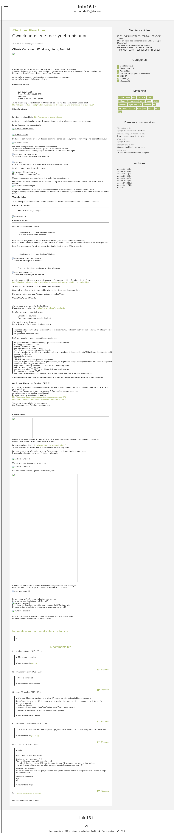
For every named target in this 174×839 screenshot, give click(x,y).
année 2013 (122, 180)
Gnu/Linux (20, 30)
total (119, 187)
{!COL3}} (35, 736)
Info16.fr (87, 6)
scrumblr (122, 108)
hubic (149, 97)
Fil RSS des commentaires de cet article (28, 793)
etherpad (147, 105)
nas (144, 108)
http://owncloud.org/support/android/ (50, 445)
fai (154, 105)
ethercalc (122, 105)
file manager (132, 101)
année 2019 (122, 169)
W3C (123, 831)
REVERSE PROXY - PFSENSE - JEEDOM (135, 47)
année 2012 (122, 183)
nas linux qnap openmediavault (133, 73)
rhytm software (134, 105)
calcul (149, 101)
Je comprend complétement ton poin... (133, 151)
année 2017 (122, 174)
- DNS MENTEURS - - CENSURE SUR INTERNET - (139, 50)
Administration (108, 831)
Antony (34, 663)
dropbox (131, 108)
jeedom (123, 78)
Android (123, 71)
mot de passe (124, 97)
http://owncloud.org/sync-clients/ (48, 117)
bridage (121, 101)
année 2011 (122, 185)
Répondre (105, 669)
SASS (93, 831)
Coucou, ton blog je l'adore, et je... (132, 146)
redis (157, 108)
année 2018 (122, 171)
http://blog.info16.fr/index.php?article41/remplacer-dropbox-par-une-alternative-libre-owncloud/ (53, 105)
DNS (122, 76)
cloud (150, 108)
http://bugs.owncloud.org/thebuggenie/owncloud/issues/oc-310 (39, 399)
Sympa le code (123, 140)
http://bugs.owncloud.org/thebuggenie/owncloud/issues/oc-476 (39, 397)
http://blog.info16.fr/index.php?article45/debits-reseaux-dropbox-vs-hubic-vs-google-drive (50, 282)
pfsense (123, 81)
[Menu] (6, 7)
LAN (139, 108)
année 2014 (122, 178)
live (119, 112)
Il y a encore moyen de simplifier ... (132, 135)
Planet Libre (37, 30)
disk (134, 97)
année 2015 (122, 176)
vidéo (142, 101)
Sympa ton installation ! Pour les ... (132, 129)
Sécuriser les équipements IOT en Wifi (133, 45)
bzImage (141, 97)
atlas (156, 101)
